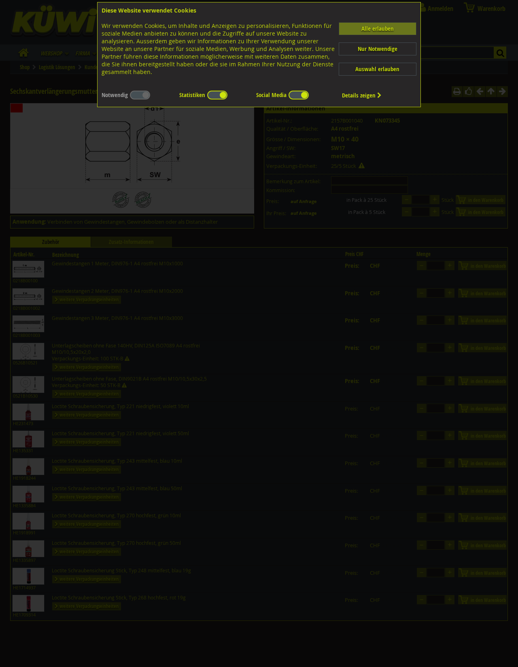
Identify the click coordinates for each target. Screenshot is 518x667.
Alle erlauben (377, 28)
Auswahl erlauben (377, 69)
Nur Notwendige (377, 48)
